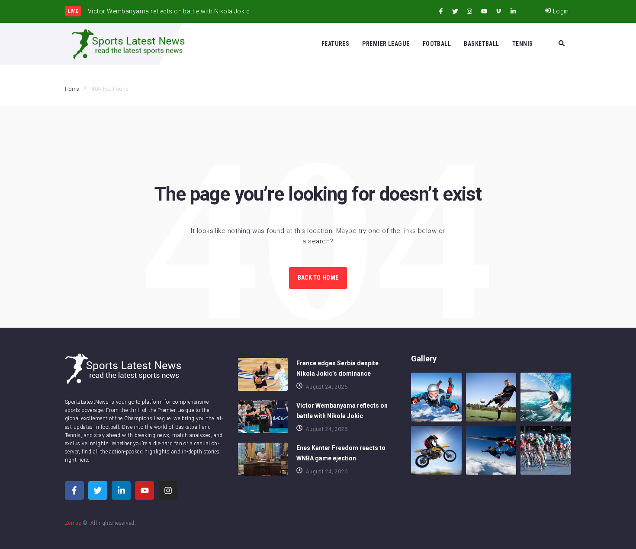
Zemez (73, 523)
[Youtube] (484, 11)
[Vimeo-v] (498, 11)
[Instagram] (469, 11)
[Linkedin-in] (513, 11)
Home (72, 89)
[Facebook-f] (441, 11)
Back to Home (318, 277)
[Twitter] (455, 11)
